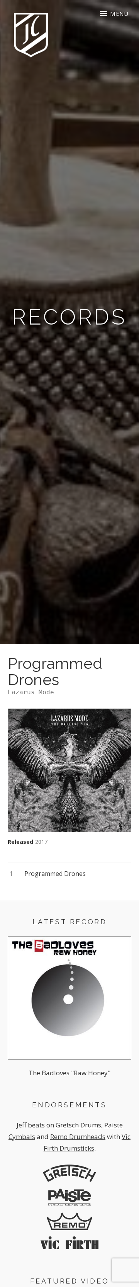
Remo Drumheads (77, 1136)
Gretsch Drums (78, 1124)
